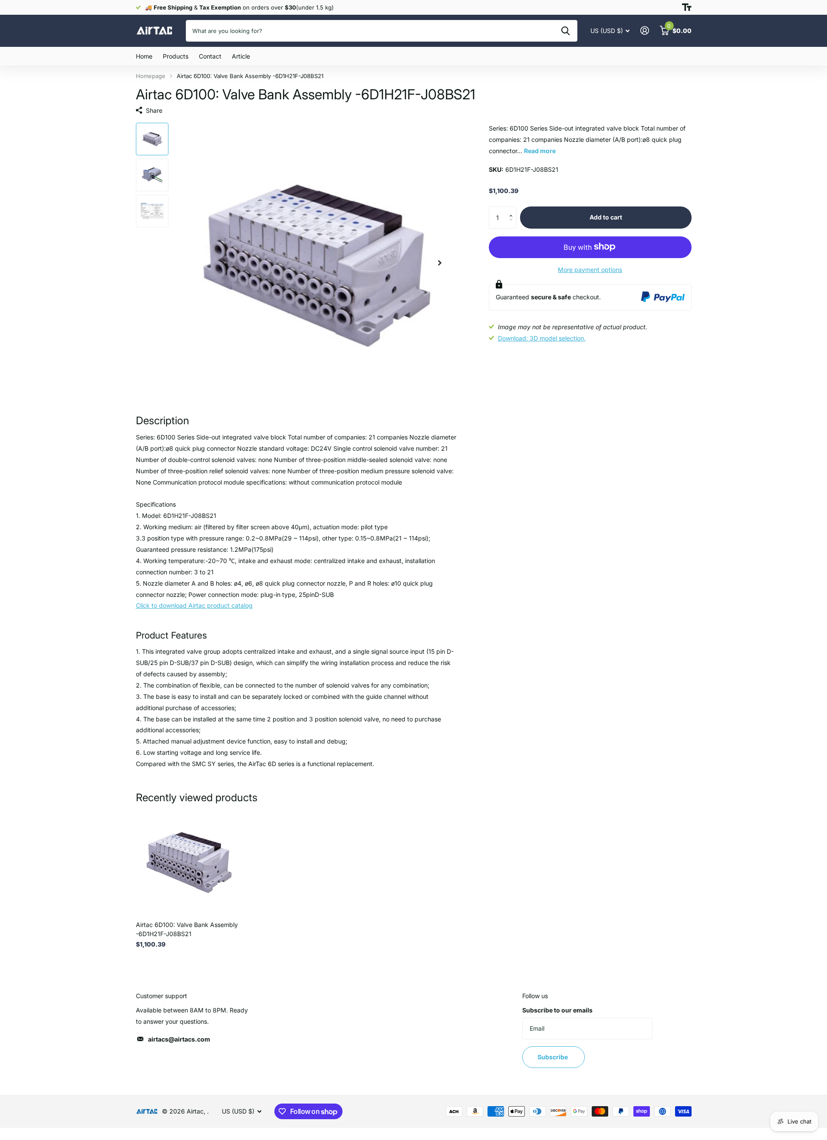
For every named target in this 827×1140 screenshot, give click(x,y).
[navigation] (152, 139)
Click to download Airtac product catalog (194, 605)
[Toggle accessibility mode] (687, 7)
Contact (210, 56)
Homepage (150, 75)
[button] (513, 209)
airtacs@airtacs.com (179, 1039)
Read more (540, 150)
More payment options (590, 269)
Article (241, 56)
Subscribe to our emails (557, 1010)
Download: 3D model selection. (542, 338)
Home (144, 56)
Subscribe (553, 1057)
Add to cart (606, 217)
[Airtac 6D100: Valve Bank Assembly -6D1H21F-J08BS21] (188, 861)
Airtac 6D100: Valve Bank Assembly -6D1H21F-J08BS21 (187, 929)
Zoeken (565, 31)
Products (175, 56)
